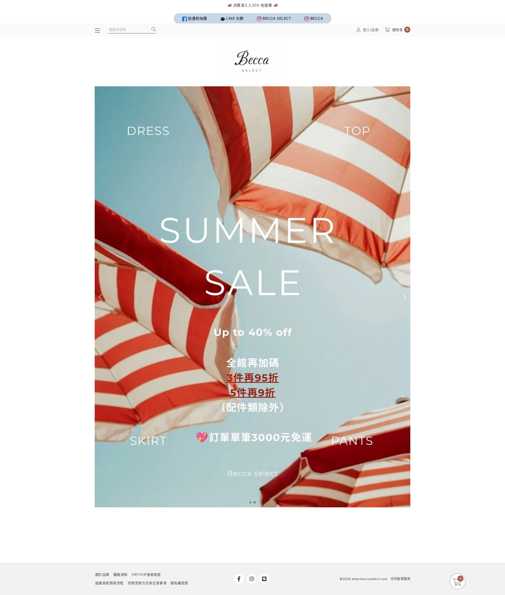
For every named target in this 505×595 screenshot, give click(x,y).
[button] (250, 502)
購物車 (400, 29)
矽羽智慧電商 (400, 579)
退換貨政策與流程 (109, 583)
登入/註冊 (371, 30)
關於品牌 (102, 574)
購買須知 (120, 574)
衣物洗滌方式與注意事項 (147, 583)
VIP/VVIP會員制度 (146, 574)
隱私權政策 (179, 583)
